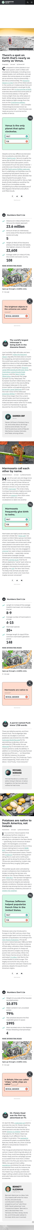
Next (31, 278)
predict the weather (9, 891)
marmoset (12, 489)
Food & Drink (5, 829)
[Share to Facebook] (12, 196)
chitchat (5, 551)
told (12, 568)
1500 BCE (9, 877)
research (14, 495)
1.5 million (13, 957)
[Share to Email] (21, 196)
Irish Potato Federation (10, 940)
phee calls (22, 536)
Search (27, 2)
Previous (2, 278)
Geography (5, 64)
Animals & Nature (7, 475)
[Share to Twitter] (17, 196)
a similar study (13, 560)
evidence (8, 855)
